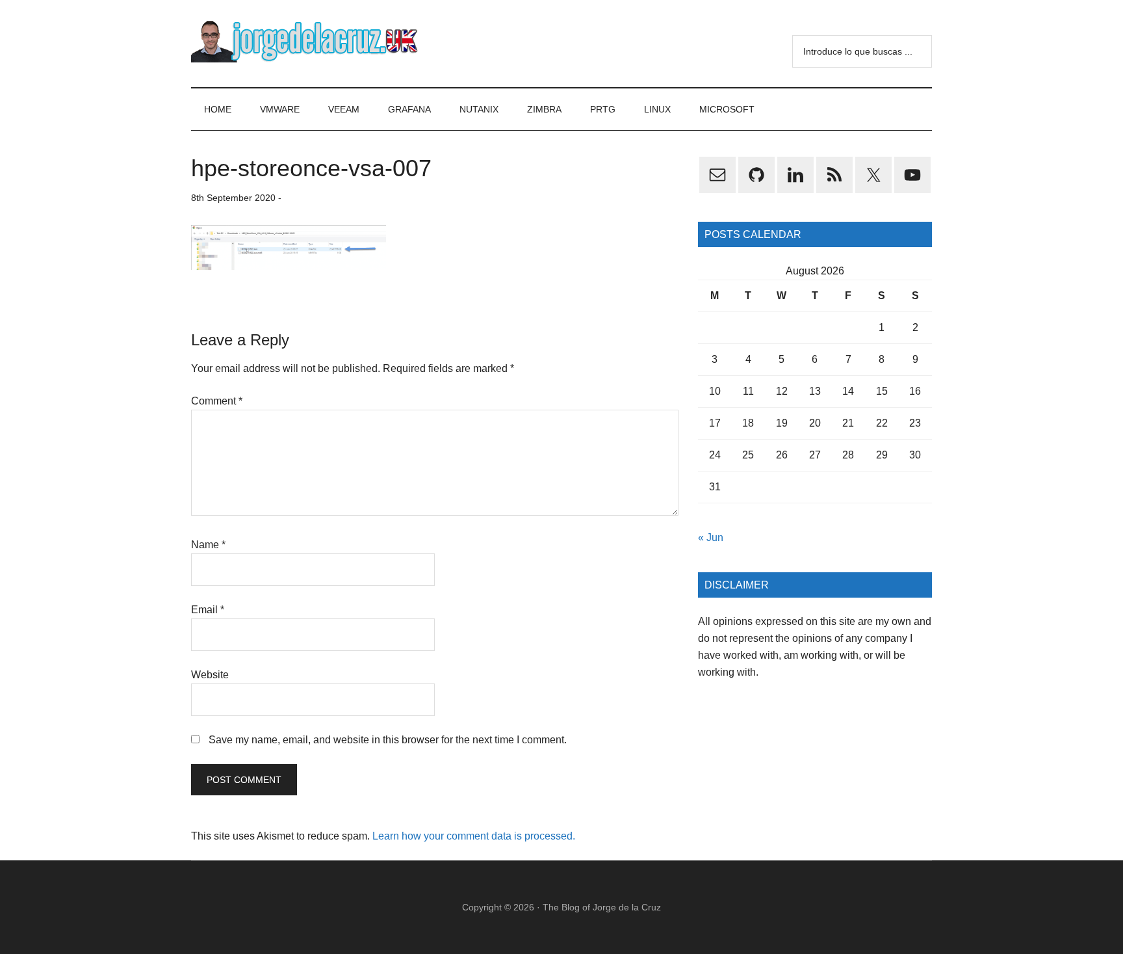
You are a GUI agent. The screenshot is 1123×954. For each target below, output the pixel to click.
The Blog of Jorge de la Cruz (602, 907)
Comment (216, 400)
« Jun (710, 537)
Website (210, 674)
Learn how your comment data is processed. (473, 835)
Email (207, 609)
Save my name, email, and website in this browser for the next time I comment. (388, 739)
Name (208, 544)
